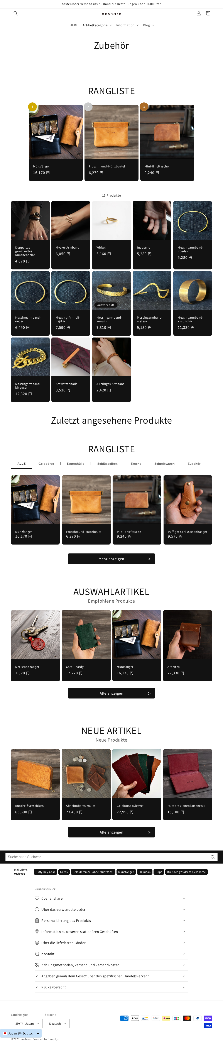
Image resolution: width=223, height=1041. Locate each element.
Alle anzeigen (111, 693)
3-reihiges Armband (110, 384)
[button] (15, 13)
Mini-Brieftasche (157, 166)
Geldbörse (46, 463)
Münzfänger (41, 166)
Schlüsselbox (107, 463)
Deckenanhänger (27, 667)
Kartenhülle (75, 463)
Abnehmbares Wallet (81, 806)
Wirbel (101, 247)
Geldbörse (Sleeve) (130, 806)
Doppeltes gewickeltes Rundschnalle (25, 251)
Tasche (136, 463)
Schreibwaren (164, 463)
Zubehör (194, 463)
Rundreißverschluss (29, 806)
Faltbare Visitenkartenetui (186, 806)
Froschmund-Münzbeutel (107, 166)
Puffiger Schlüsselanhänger (187, 532)
